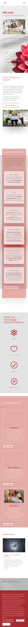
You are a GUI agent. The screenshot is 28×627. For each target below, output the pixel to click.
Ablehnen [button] (6, 624)
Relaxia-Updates (9, 65)
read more (6, 568)
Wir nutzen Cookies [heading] (6, 592)
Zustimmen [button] (20, 620)
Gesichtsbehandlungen (14, 230)
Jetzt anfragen (8, 446)
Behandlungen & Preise (11, 288)
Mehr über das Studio (10, 105)
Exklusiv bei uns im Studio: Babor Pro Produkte (12, 555)
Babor (6, 53)
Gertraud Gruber (10, 59)
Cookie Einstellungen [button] (8, 620)
